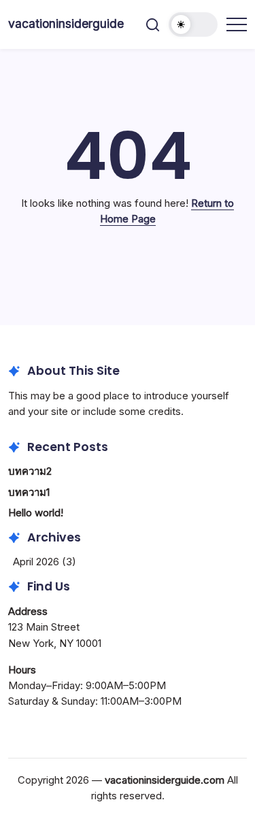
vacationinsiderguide (66, 23)
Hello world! (35, 512)
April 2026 (36, 561)
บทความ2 (30, 471)
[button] (153, 25)
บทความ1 (29, 492)
